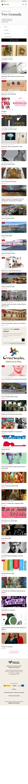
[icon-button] (23, 340)
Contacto (14, 689)
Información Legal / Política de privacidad (17, 343)
